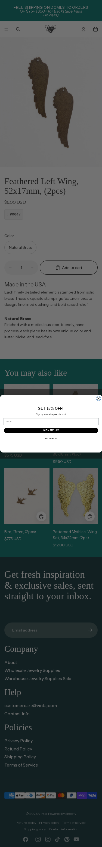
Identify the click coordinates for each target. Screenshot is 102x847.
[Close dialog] (98, 398)
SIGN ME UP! (51, 430)
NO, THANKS (51, 438)
